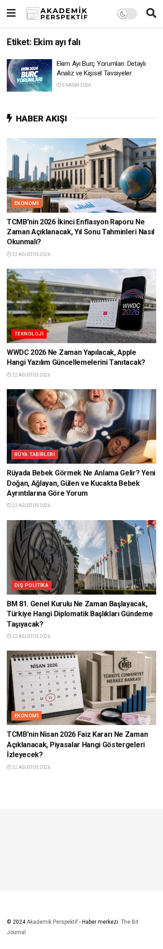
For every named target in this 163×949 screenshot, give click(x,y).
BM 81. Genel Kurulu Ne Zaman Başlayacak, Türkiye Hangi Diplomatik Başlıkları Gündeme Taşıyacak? (80, 614)
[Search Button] (151, 13)
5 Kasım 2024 (76, 85)
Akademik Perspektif (52, 922)
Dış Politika (31, 585)
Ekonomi (26, 203)
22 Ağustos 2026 (30, 254)
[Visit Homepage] (66, 13)
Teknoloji (28, 334)
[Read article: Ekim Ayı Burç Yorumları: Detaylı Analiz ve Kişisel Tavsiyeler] (29, 75)
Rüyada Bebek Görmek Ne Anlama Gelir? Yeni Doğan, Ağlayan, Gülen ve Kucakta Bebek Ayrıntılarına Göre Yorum (81, 483)
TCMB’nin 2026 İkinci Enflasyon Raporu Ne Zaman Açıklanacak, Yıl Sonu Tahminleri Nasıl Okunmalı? (80, 232)
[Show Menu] (11, 13)
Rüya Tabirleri (34, 454)
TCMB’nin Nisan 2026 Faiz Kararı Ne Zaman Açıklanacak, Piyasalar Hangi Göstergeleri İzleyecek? (77, 744)
